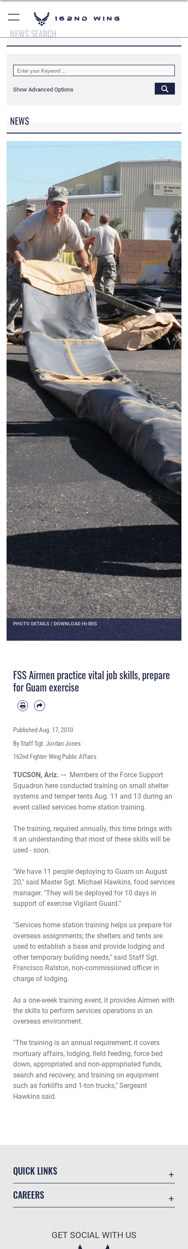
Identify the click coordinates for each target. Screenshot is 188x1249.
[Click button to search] (165, 88)
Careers (28, 1195)
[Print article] (22, 705)
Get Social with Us (94, 1235)
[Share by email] (39, 705)
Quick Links (35, 1171)
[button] (14, 18)
